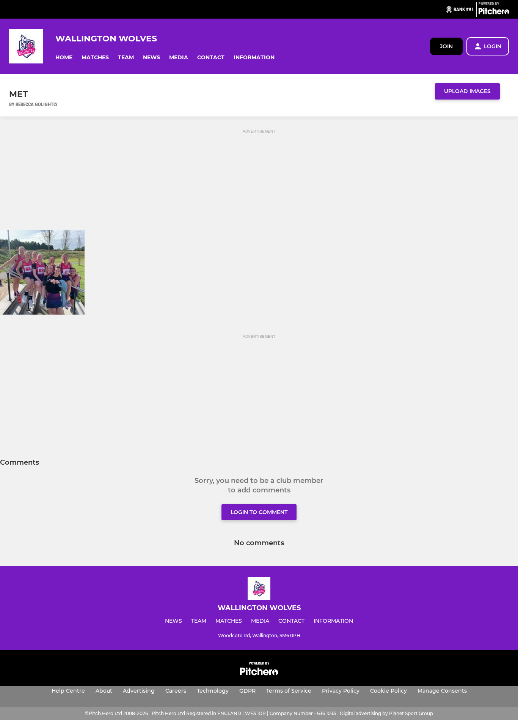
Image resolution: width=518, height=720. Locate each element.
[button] (64, 57)
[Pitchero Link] (494, 12)
